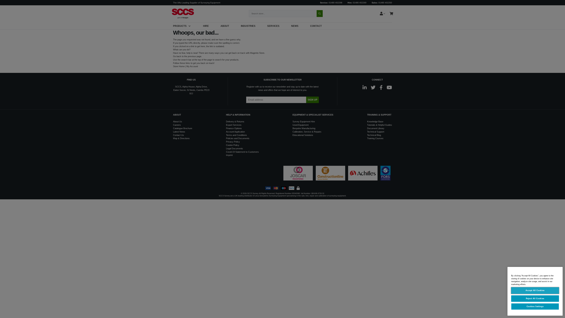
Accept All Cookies (535, 290)
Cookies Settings (535, 306)
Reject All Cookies (535, 298)
